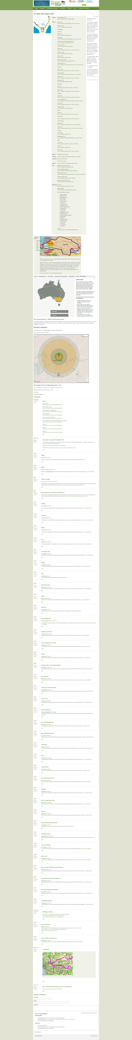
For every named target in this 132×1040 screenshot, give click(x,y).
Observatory (44, 744)
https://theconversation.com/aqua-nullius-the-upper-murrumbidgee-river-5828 (61, 447)
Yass (42, 539)
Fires (42, 573)
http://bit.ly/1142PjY (88, 759)
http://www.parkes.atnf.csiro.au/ (51, 930)
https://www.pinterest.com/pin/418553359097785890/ (52, 425)
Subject (35, 1000)
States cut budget (45, 479)
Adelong (43, 503)
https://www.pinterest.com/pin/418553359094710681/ (52, 408)
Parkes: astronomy (45, 924)
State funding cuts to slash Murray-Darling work (52, 492)
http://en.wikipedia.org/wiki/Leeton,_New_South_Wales (68, 104)
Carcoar (43, 811)
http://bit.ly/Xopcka (88, 702)
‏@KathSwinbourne (49, 620)
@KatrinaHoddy (49, 713)
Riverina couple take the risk (48, 800)
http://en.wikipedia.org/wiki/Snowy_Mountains (66, 178)
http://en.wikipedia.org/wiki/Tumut (64, 134)
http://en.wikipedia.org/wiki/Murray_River (65, 181)
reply (43, 434)
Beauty (44, 401)
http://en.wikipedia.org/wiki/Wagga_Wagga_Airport (67, 163)
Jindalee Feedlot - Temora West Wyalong (51, 665)
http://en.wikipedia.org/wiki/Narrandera (65, 108)
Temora (43, 654)
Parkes (42, 596)
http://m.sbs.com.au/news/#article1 (85, 848)
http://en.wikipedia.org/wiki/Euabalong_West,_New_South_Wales (70, 64)
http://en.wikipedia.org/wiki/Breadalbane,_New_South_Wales (69, 39)
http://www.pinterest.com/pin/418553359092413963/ (51, 273)
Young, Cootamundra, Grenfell (48, 642)
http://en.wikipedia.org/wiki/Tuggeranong (65, 42)
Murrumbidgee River (46, 618)
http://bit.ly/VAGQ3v (89, 904)
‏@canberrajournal (48, 469)
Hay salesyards (45, 676)
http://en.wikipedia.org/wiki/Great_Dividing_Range (67, 170)
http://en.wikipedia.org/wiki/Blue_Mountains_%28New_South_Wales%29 (71, 174)
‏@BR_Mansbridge (49, 712)
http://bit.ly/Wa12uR (88, 508)
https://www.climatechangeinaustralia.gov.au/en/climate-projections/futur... (78, 321)
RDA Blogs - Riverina (47, 911)
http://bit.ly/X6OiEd (90, 737)
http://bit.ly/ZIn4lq (82, 459)
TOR (53, 165)
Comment (36, 1004)
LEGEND (59, 385)
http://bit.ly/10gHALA (70, 826)
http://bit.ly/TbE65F (79, 941)
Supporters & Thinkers (84, 8)
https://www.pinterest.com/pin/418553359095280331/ (52, 418)
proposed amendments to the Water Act (50, 878)
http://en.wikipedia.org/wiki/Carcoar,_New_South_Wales (68, 50)
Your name (36, 997)
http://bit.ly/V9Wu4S (86, 599)
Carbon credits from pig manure (49, 938)
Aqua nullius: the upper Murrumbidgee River (53, 439)
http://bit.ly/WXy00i (87, 781)
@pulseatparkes (46, 928)
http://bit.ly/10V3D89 (89, 520)
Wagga (42, 455)
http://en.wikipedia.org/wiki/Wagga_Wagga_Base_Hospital (68, 156)
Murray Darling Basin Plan (47, 733)
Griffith (43, 562)
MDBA (42, 467)
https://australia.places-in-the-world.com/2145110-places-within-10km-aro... (48, 387)
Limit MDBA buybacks (46, 900)
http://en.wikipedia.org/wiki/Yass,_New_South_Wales (67, 143)
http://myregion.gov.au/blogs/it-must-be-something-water (52, 916)
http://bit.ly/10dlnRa (62, 577)
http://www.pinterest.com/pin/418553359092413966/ (67, 229)
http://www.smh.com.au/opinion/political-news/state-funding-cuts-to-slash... (74, 496)
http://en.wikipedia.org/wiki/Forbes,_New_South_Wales (68, 70)
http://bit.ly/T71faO (87, 803)
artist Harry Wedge (45, 845)
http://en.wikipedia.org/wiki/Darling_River (65, 167)
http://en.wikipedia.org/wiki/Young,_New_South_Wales (68, 151)
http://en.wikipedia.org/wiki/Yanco (64, 147)
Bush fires (43, 607)
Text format (37, 1013)
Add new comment (38, 394)
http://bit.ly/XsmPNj (89, 691)
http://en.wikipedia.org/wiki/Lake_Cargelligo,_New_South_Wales (70, 100)
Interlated (96, 1035)
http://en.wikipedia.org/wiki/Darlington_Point (66, 61)
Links (75, 8)
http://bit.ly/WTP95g (86, 566)
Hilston (43, 527)
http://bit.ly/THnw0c (88, 882)
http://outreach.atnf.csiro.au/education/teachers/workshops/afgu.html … (54, 929)
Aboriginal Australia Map (48, 260)
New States (62, 8)
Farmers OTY (44, 698)
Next (97, 16)
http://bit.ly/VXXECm (89, 668)
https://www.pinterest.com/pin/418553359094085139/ (52, 404)
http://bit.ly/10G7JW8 (88, 544)
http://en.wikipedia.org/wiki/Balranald (64, 27)
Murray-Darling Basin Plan (47, 722)
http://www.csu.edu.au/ (61, 161)
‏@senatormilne (47, 836)
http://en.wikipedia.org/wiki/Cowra (64, 57)
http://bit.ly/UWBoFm (88, 532)
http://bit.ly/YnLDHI (86, 725)
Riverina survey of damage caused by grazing (52, 867)
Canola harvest (44, 766)
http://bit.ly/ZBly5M (88, 870)
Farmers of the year (46, 709)
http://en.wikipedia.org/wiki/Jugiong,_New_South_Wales (68, 97)
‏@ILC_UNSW (46, 847)
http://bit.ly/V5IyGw (86, 770)
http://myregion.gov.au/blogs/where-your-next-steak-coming (53, 915)
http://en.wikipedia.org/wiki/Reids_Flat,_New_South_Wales (69, 124)
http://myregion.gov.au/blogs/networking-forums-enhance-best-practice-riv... (56, 914)
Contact (69, 8)
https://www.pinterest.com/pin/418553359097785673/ (52, 428)
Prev (95, 16)
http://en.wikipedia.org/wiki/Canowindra (65, 46)
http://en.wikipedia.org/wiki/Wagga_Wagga (65, 18)
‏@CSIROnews (45, 746)
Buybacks (43, 789)
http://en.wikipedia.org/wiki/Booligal (64, 35)
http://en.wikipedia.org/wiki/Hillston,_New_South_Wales (68, 91)
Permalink (35, 402)
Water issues (44, 856)
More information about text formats (88, 1012)
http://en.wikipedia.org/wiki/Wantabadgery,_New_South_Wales (69, 137)
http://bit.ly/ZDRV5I (87, 588)
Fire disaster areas (45, 551)
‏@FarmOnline (46, 457)
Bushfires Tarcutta (45, 585)
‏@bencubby (45, 576)
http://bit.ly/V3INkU (85, 635)
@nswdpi (44, 713)
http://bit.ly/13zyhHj (89, 555)
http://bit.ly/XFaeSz (86, 646)
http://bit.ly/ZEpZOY (87, 657)
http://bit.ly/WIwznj (89, 893)
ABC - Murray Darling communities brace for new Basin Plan (57, 986)
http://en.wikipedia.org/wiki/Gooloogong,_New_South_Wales (69, 74)
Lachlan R (43, 515)
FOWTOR (48, 265)
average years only (45, 833)
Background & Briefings (52, 8)
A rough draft (45, 949)
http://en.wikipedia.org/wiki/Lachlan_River (65, 186)
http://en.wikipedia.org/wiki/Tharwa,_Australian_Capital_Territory (70, 128)
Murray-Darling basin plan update (49, 822)
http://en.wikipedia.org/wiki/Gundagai (64, 81)
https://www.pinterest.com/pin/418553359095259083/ (52, 415)
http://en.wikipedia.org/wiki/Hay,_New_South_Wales (67, 87)
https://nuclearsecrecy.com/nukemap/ (41, 332)
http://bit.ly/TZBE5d (87, 859)
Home (36, 8)
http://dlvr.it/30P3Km (90, 471)
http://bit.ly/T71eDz (88, 815)
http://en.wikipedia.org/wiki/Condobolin (65, 53)
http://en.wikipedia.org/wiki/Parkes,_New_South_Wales (68, 118)
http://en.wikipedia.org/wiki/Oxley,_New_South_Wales (68, 114)
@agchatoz (43, 714)
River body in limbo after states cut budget (49, 481)
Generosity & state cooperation (48, 687)
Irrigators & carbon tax (46, 631)
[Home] (49, 3)
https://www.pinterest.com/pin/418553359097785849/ (52, 432)
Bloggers (42, 8)
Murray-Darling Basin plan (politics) (49, 889)
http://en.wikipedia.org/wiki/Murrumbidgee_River (66, 189)
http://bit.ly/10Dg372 (88, 792)
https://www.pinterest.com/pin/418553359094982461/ (52, 411)
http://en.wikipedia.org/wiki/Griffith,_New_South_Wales (68, 77)
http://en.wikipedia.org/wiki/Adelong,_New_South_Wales (68, 23)
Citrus (42, 755)
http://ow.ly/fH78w (79, 748)
